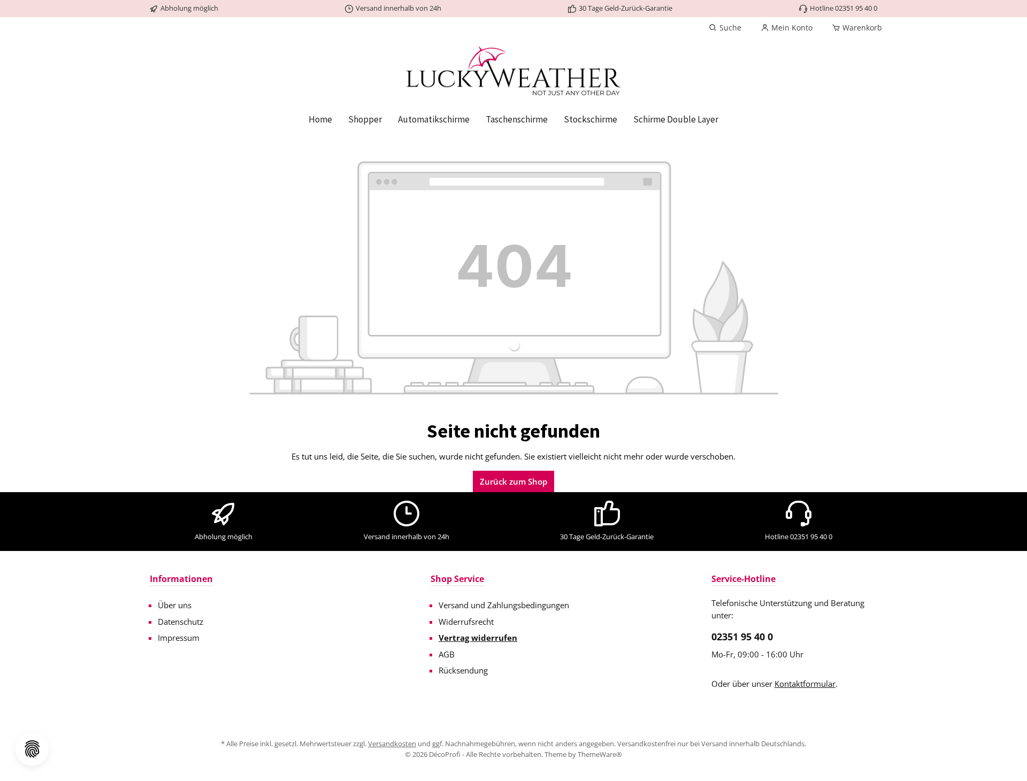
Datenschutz (180, 621)
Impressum (179, 637)
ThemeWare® (600, 754)
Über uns (174, 605)
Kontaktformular (805, 683)
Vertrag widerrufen (478, 637)
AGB (447, 654)
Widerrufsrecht (466, 621)
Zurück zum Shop (513, 481)
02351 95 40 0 (742, 636)
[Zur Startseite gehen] (513, 71)
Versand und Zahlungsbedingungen (504, 605)
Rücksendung (463, 670)
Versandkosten (392, 743)
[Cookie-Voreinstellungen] (32, 749)
